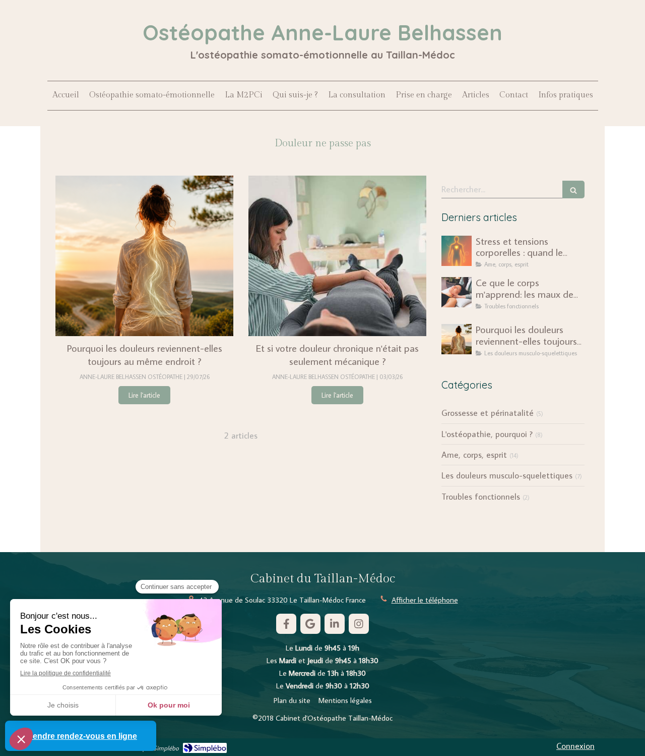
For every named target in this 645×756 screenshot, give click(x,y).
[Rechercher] (573, 189)
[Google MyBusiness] (310, 624)
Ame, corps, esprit (474, 454)
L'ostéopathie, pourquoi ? (487, 434)
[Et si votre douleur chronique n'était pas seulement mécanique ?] (337, 256)
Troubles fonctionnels (480, 496)
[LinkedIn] (335, 624)
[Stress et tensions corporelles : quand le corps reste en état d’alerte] (456, 251)
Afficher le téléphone (425, 600)
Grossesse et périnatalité (487, 412)
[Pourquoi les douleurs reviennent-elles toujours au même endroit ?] (144, 256)
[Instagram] (359, 624)
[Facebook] (286, 624)
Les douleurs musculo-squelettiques (506, 475)
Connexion (575, 745)
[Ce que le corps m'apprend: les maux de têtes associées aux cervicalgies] (456, 292)
